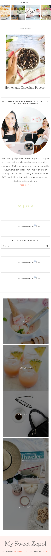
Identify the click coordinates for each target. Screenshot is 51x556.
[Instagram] (27, 206)
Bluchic (45, 551)
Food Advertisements (24, 226)
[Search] (47, 246)
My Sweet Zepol (25, 543)
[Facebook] (23, 206)
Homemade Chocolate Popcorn (25, 87)
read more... (25, 184)
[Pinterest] (32, 206)
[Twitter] (19, 206)
